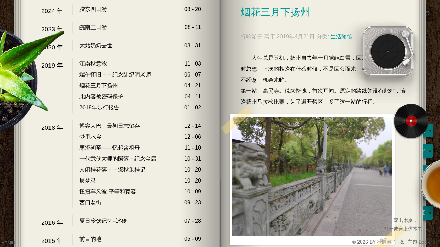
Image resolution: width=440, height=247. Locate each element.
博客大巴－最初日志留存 (109, 126)
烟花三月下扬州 (98, 86)
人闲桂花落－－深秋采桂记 (112, 170)
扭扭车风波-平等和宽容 (107, 192)
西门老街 (90, 202)
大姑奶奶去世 (95, 45)
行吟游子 (387, 242)
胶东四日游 (93, 9)
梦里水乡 (90, 137)
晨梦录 (87, 181)
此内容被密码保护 (101, 96)
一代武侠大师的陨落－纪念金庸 (117, 159)
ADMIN (8, 242)
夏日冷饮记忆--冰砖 (103, 221)
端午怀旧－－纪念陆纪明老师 (115, 75)
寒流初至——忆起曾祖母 (109, 148)
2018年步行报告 (99, 107)
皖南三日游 (93, 27)
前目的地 (90, 239)
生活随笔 (341, 36)
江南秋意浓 (93, 64)
